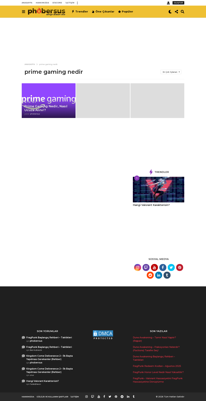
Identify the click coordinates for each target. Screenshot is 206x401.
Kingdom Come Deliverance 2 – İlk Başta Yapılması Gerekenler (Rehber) (49, 358)
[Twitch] (146, 267)
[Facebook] (162, 267)
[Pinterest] (179, 267)
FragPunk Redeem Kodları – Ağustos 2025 (120, 317)
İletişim (70, 3)
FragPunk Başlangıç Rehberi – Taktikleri (49, 337)
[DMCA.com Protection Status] (103, 335)
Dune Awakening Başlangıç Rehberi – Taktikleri (92, 318)
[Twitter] (171, 267)
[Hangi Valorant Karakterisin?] (158, 189)
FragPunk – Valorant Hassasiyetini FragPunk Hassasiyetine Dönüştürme (176, 319)
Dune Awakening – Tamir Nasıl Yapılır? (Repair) (36, 317)
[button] (77, 3)
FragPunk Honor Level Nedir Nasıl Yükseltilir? (147, 317)
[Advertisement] (103, 38)
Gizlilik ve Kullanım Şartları (52, 397)
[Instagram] (137, 267)
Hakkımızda (42, 3)
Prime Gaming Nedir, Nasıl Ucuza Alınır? (45, 108)
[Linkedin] (158, 275)
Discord (57, 3)
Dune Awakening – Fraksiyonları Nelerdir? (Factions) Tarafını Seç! (64, 318)
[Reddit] (150, 275)
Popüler (127, 11)
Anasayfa (27, 3)
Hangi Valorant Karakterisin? (151, 205)
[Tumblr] (167, 275)
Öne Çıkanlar (105, 11)
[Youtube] (154, 267)
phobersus (36, 341)
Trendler (81, 11)
